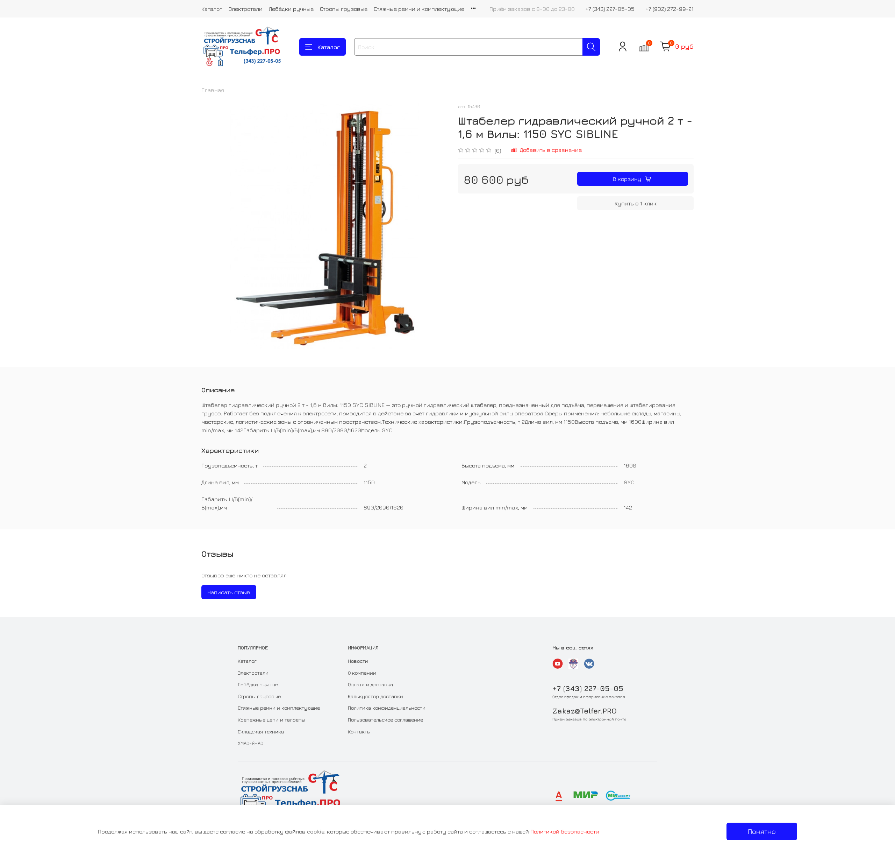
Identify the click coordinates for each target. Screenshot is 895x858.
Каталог (211, 9)
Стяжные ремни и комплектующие (419, 9)
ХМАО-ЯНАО (250, 743)
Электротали (246, 9)
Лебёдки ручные (291, 9)
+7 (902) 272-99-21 (669, 9)
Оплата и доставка (370, 684)
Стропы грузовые (343, 9)
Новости (358, 661)
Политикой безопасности (564, 831)
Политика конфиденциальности (386, 708)
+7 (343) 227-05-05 (610, 9)
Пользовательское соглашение (385, 720)
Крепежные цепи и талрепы (271, 720)
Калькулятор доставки (375, 696)
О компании (362, 673)
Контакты (359, 731)
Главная (212, 90)
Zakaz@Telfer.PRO (584, 710)
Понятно (762, 831)
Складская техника (261, 731)
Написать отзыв (228, 592)
